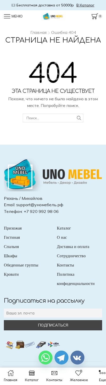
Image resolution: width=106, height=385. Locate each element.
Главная (38, 32)
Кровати (11, 274)
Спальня (11, 246)
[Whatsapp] (45, 357)
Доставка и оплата (73, 246)
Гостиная (12, 237)
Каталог (64, 228)
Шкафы (10, 256)
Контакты (65, 265)
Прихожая (13, 228)
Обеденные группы (21, 265)
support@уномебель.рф (39, 204)
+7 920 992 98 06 (41, 211)
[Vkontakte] (77, 357)
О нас (62, 237)
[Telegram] (61, 357)
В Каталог (90, 5)
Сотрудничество (71, 256)
